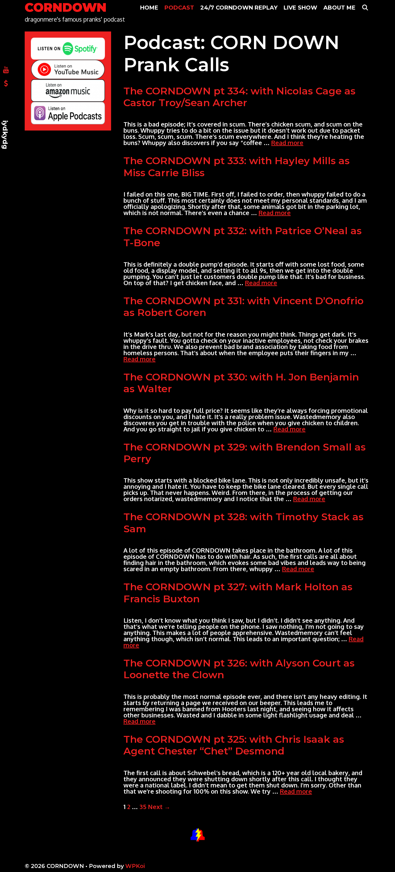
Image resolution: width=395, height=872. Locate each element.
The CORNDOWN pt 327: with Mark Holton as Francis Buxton (237, 592)
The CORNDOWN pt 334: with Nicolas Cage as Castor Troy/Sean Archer (239, 97)
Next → (159, 807)
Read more (287, 143)
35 (142, 807)
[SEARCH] (365, 7)
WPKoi (135, 866)
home (149, 7)
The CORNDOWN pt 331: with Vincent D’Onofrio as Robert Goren (243, 306)
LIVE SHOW (300, 7)
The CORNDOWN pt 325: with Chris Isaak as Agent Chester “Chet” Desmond (233, 745)
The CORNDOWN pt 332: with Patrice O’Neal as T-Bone (242, 236)
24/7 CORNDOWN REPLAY (238, 7)
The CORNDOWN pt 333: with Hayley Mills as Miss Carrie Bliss (236, 166)
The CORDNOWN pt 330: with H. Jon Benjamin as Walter (241, 383)
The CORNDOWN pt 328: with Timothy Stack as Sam (243, 522)
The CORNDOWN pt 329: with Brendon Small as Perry (244, 453)
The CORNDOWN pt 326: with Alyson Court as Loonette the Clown (239, 669)
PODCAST (179, 7)
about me (339, 7)
